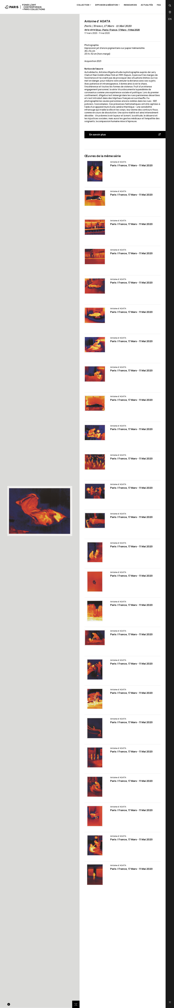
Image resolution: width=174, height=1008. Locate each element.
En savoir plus (97, 134)
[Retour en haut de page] (170, 1002)
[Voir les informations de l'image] (8, 1004)
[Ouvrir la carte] (170, 12)
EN (169, 19)
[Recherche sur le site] (170, 5)
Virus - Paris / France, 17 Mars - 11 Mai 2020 (117, 29)
